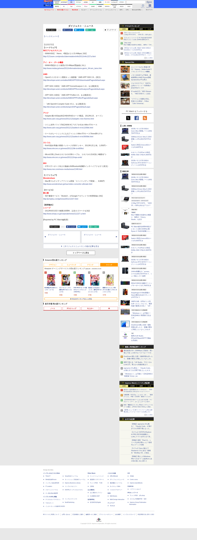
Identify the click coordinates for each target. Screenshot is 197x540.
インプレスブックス (71, 499)
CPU (127, 10)
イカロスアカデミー (116, 490)
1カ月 (149, 29)
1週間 (141, 29)
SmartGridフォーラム (71, 476)
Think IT (47, 476)
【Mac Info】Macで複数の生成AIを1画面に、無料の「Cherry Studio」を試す (138, 44)
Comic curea (134, 479)
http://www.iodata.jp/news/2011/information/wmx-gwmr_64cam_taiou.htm (72, 68)
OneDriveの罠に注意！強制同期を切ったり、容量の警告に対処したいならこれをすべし (138, 358)
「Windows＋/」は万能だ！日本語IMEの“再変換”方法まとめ (141, 315)
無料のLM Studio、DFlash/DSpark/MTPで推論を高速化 (141, 338)
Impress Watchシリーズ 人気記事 (137, 383)
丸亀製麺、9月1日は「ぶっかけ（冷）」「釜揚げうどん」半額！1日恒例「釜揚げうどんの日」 (138, 396)
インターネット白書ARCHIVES (55, 506)
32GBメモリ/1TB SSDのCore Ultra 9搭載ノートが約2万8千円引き (141, 131)
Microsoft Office (136, 10)
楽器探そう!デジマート (97, 479)
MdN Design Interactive (117, 499)
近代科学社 (91, 499)
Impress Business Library (72, 483)
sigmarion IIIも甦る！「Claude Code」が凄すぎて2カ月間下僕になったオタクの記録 (138, 370)
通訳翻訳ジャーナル (116, 483)
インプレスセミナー (71, 486)
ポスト (53, 30)
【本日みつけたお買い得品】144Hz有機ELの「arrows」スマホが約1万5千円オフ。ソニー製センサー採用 (138, 55)
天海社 (132, 476)
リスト (59, 30)
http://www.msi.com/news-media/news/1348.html (62, 169)
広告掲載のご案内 (77, 514)
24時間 (132, 29)
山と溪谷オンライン (96, 492)
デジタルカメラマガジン (53, 499)
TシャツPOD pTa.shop (137, 495)
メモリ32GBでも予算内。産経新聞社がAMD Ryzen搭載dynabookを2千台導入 (141, 77)
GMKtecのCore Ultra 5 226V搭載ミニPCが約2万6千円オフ (141, 139)
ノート (52, 308)
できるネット (49, 503)
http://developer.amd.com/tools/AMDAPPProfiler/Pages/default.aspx (70, 98)
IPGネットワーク (133, 492)
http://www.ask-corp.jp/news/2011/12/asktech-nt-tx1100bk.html (68, 128)
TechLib (112, 506)
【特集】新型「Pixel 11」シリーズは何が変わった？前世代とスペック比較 (141, 442)
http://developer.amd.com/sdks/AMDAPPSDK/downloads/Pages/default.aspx (74, 80)
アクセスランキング (132, 26)
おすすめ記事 (130, 419)
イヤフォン (53, 265)
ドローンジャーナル (51, 490)
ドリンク (90, 265)
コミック (109, 265)
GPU (121, 10)
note (92, 30)
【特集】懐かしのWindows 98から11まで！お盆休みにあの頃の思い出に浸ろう (141, 458)
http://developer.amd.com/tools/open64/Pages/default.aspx (66, 107)
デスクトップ (71, 308)
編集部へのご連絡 (91, 514)
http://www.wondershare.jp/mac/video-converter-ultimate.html (67, 184)
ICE (129, 473)
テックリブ (111, 503)
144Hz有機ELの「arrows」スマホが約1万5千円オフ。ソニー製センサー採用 (141, 274)
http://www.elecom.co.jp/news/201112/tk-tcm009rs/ (63, 148)
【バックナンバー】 (51, 36)
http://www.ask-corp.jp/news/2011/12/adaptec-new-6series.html (68, 119)
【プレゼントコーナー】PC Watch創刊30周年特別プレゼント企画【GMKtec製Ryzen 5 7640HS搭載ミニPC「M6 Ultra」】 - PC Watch (138, 39)
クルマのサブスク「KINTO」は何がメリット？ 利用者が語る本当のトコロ (141, 85)
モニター (84, 10)
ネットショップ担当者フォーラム (75, 479)
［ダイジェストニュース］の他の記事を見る (81, 246)
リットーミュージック (97, 476)
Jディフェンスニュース (117, 479)
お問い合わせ (66, 514)
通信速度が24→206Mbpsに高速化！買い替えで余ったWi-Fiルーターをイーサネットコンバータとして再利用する (138, 353)
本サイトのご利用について (51, 514)
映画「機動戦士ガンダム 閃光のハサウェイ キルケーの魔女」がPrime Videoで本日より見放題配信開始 (138, 407)
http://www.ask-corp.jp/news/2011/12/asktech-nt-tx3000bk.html (68, 137)
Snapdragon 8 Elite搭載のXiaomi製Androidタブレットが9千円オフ (141, 295)
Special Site (129, 62)
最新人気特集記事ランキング (135, 347)
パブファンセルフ (135, 489)
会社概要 (118, 514)
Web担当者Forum (50, 479)
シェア (69, 30)
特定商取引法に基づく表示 (146, 514)
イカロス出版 (112, 473)
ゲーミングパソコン (96, 10)
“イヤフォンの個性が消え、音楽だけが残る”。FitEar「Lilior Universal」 (141, 101)
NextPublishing (69, 502)
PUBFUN (130, 486)
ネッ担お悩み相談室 (51, 493)
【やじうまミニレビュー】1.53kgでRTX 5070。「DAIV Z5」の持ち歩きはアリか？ (138, 34)
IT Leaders (48, 486)
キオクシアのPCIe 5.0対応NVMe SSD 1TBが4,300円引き (141, 154)
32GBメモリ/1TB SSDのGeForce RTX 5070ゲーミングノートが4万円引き (141, 163)
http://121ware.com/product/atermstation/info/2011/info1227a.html (69, 56)
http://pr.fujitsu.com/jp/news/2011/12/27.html (60, 199)
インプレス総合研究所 (52, 483)
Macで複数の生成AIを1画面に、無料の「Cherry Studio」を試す (141, 217)
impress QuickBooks (136, 483)
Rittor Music (92, 473)
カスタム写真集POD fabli (138, 499)
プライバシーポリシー (106, 514)
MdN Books (113, 496)
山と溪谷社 (91, 490)
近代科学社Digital (95, 502)
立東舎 (92, 486)
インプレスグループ (129, 514)
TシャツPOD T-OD (96, 483)
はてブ (81, 30)
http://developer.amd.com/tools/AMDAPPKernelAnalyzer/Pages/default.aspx (74, 89)
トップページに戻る (81, 253)
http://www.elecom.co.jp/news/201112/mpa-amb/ (62, 157)
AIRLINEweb (114, 476)
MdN (109, 493)
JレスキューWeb (115, 486)
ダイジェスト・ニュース (56, 235)
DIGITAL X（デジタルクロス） (74, 490)
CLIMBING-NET (95, 496)
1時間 (124, 29)
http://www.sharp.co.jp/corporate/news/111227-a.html (64, 214)
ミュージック (71, 265)
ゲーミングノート (110, 10)
